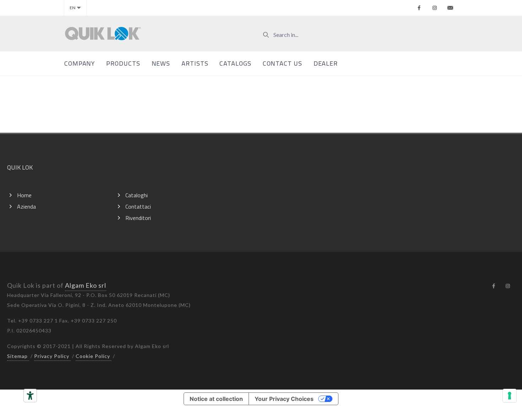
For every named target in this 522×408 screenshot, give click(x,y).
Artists (194, 63)
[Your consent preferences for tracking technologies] (509, 395)
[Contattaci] (450, 8)
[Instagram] (434, 8)
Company (79, 63)
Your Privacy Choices (284, 398)
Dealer (326, 63)
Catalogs (235, 63)
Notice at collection (216, 398)
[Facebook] (419, 8)
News (161, 63)
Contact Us (282, 63)
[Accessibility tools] (30, 395)
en (72, 7)
